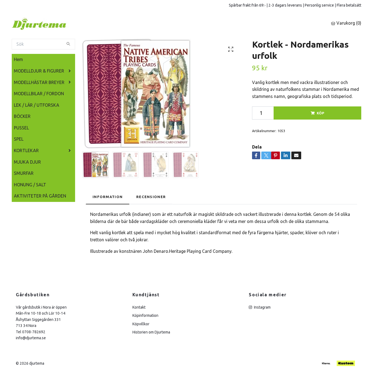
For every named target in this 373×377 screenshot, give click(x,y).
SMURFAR (24, 173)
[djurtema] (46, 23)
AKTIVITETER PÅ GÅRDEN (40, 195)
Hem (18, 59)
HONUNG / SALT (30, 184)
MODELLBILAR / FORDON (39, 93)
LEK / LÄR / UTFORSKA (36, 105)
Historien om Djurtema (151, 332)
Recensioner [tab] (151, 197)
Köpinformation (145, 315)
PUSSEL (21, 127)
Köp (320, 113)
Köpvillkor (140, 324)
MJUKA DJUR (27, 162)
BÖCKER (22, 116)
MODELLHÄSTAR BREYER (39, 82)
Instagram (262, 307)
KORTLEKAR (26, 150)
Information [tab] (108, 197)
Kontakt (139, 307)
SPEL (18, 139)
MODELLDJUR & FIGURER (39, 70)
